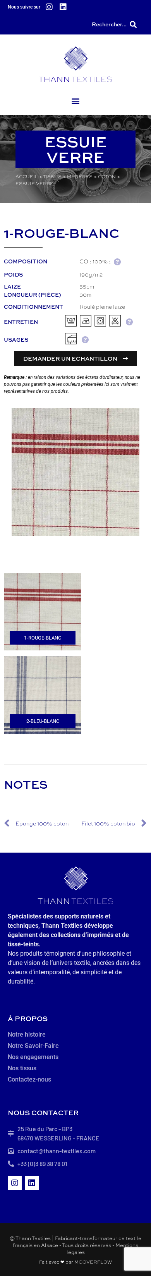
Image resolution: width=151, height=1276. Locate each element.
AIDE (117, 261)
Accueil (26, 177)
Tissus (52, 177)
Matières (80, 177)
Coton (107, 177)
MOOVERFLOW (93, 1262)
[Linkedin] (63, 7)
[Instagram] (49, 7)
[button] (133, 24)
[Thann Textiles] (75, 64)
